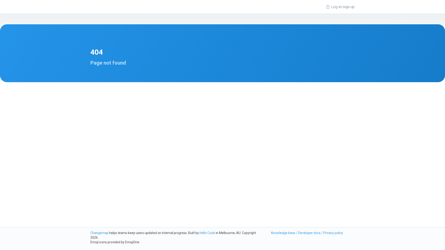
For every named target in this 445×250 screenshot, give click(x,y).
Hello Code (207, 233)
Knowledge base (283, 233)
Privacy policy (333, 233)
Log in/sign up (342, 7)
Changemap (99, 233)
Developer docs (309, 233)
